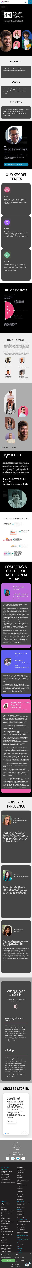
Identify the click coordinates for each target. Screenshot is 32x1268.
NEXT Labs (19, 1206)
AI (1, 1215)
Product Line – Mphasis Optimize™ (6, 1252)
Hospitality (19, 1183)
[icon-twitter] (7, 1160)
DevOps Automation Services (7, 1213)
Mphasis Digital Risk (21, 1224)
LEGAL (16, 1142)
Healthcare (19, 1186)
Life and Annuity (20, 1170)
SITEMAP (16, 1149)
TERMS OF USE (16, 1152)
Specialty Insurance (21, 1174)
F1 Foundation (20, 1244)
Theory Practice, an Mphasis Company (22, 1233)
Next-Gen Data (4, 1226)
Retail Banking (4, 1180)
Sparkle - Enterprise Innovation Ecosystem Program (23, 1204)
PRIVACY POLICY (16, 1145)
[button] (16, 1264)
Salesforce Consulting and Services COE (6, 1235)
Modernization (4, 1225)
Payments (19, 1179)
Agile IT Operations (5, 1228)
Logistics (19, 1197)
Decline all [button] (23, 1260)
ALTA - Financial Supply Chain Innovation (23, 1181)
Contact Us (19, 1216)
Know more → (11, 1121)
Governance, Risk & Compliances (7, 1221)
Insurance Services (21, 1169)
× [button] (30, 1253)
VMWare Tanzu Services (6, 1244)
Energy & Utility (20, 1196)
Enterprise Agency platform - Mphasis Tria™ (7, 1246)
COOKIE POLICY (16, 1147)
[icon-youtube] (18, 1160)
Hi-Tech (18, 1193)
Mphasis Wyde (20, 1230)
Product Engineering (5, 1229)
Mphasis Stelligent (21, 1229)
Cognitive (3, 1207)
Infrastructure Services (5, 1223)
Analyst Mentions (20, 1214)
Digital (2, 1217)
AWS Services (4, 1239)
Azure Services (4, 1240)
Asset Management (5, 1174)
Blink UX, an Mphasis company (23, 1221)
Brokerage (19, 1175)
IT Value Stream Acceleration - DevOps (7, 1211)
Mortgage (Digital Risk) (5, 1179)
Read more (21, 1257)
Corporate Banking (5, 1176)
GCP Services (3, 1242)
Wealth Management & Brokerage (8, 1182)
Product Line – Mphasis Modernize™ (6, 1249)
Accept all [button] (8, 1260)
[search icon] (26, 2)
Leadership (19, 1211)
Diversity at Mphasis (21, 1217)
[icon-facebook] (23, 1160)
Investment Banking (5, 1177)
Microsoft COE (4, 1233)
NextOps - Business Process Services (7, 1205)
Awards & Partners (21, 1212)
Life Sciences (19, 1188)
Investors (19, 1237)
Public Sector (19, 1191)
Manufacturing (20, 1199)
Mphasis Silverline (21, 1227)
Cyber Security (4, 1209)
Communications (20, 1194)
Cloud (2, 1237)
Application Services (5, 1203)
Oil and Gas (19, 1189)
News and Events (20, 1241)
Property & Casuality (21, 1172)
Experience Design (5, 1220)
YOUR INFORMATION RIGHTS (16, 1154)
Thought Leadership (21, 1207)
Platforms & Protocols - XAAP (7, 1231)
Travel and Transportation (22, 1185)
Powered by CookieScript (16, 1266)
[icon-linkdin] (13, 1160)
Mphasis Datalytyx (21, 1222)
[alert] (16, 1260)
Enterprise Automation (5, 1218)
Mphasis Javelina (20, 1226)
